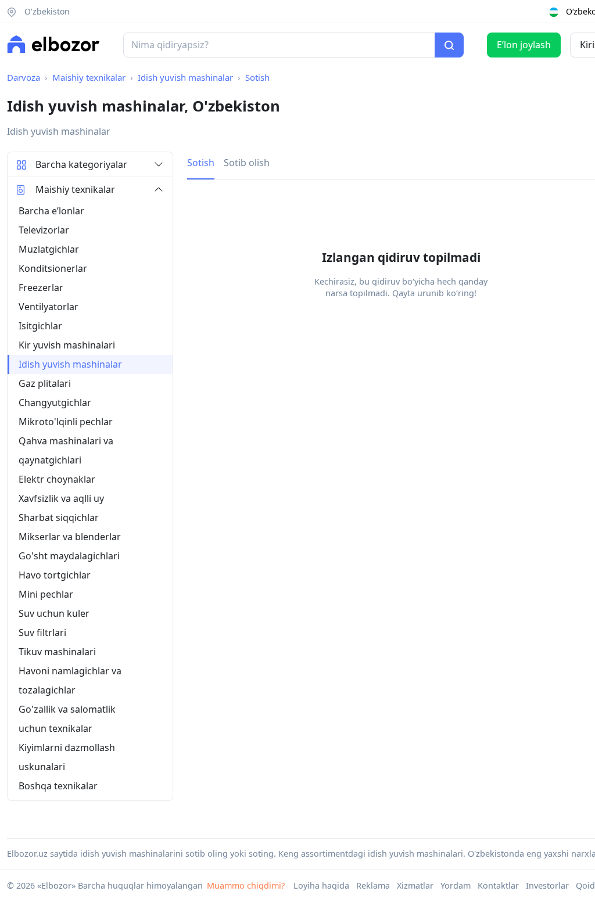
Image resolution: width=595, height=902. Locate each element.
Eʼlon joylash (524, 44)
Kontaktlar (498, 885)
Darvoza (23, 77)
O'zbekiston (46, 11)
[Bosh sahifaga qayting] (53, 44)
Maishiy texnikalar (89, 77)
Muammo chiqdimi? (246, 885)
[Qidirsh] (449, 45)
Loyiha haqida (321, 885)
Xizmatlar (415, 885)
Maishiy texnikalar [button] (75, 189)
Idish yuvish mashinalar (185, 77)
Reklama (373, 885)
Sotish (257, 77)
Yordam (455, 885)
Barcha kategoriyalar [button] (81, 164)
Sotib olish (247, 162)
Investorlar (547, 885)
